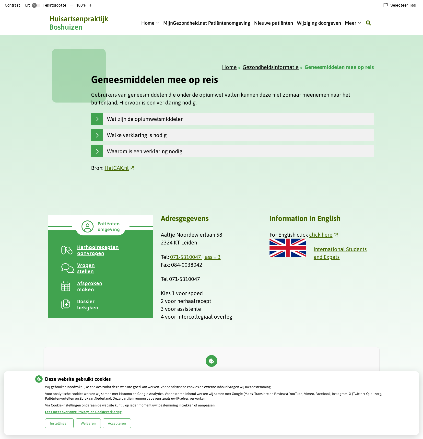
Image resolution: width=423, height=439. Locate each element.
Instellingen (59, 423)
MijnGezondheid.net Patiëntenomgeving (206, 23)
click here (320, 234)
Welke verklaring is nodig (137, 135)
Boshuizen (78, 22)
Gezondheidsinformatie (271, 67)
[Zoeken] (368, 22)
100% (81, 5)
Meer (350, 23)
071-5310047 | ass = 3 (195, 257)
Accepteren (117, 423)
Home (147, 23)
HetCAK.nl (117, 168)
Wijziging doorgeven (319, 23)
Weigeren (88, 423)
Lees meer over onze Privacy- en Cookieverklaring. (83, 412)
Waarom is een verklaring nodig (144, 151)
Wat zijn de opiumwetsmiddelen (145, 119)
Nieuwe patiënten (273, 23)
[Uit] (36, 5)
